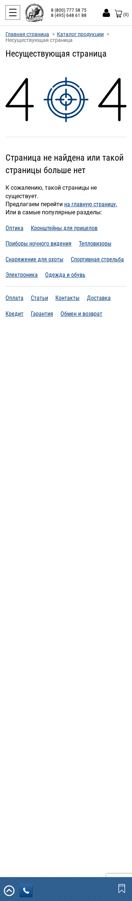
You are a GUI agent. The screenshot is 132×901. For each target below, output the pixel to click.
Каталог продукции (80, 34)
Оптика (14, 228)
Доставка (99, 297)
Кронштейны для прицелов (64, 228)
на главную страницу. (90, 204)
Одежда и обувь (65, 274)
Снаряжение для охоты (34, 259)
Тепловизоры (95, 243)
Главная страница (27, 34)
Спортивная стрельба (97, 259)
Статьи (39, 297)
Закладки (122, 888)
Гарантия (42, 313)
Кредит (14, 313)
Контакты (67, 297)
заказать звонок (26, 890)
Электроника (22, 274)
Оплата (14, 297)
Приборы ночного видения (39, 243)
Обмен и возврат (81, 313)
